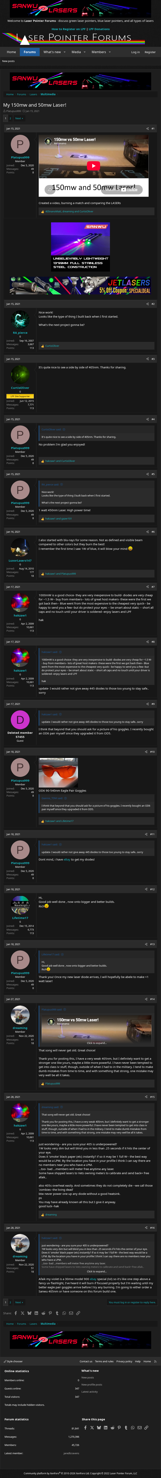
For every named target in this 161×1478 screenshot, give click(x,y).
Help (138, 1361)
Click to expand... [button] (97, 1043)
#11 (152, 834)
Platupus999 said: (52, 1009)
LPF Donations (99, 29)
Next (18, 118)
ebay (93, 1279)
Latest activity (89, 1391)
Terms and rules (104, 1361)
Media (76, 52)
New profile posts (91, 1384)
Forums (30, 52)
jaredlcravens (71, 1453)
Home (11, 52)
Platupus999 (13, 111)
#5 (153, 474)
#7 (153, 587)
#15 (152, 1097)
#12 (152, 889)
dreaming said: (50, 1107)
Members (99, 52)
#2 (153, 304)
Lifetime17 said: (51, 954)
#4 (153, 419)
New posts (8, 61)
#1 (153, 128)
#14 (152, 999)
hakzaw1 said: (50, 652)
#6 (153, 531)
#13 (152, 944)
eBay (67, 859)
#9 (153, 704)
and (60, 461)
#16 (152, 1227)
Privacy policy (124, 1361)
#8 (153, 641)
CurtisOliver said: (51, 429)
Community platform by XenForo (57, 1473)
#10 (152, 751)
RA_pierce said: (50, 484)
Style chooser (14, 1361)
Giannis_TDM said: (52, 798)
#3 (153, 359)
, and (69, 211)
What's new (52, 52)
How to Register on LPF (69, 29)
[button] (64, 52)
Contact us (86, 1361)
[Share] (147, 128)
